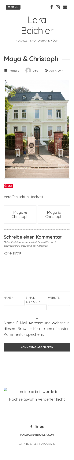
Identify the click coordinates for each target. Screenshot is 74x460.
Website (54, 297)
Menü (14, 7)
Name (8, 297)
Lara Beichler (37, 25)
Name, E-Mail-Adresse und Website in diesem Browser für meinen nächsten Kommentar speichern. (37, 329)
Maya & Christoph (20, 214)
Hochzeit (14, 70)
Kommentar (12, 253)
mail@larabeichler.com (37, 434)
